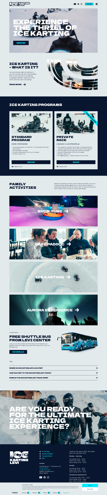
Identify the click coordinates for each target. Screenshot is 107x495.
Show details (65, 492)
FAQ (43, 458)
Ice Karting (45, 451)
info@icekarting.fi (44, 470)
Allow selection (90, 489)
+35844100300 (43, 468)
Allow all (90, 485)
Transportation (47, 456)
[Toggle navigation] (97, 4)
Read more (15, 84)
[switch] (39, 493)
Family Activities (47, 454)
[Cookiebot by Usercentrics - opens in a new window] (15, 493)
